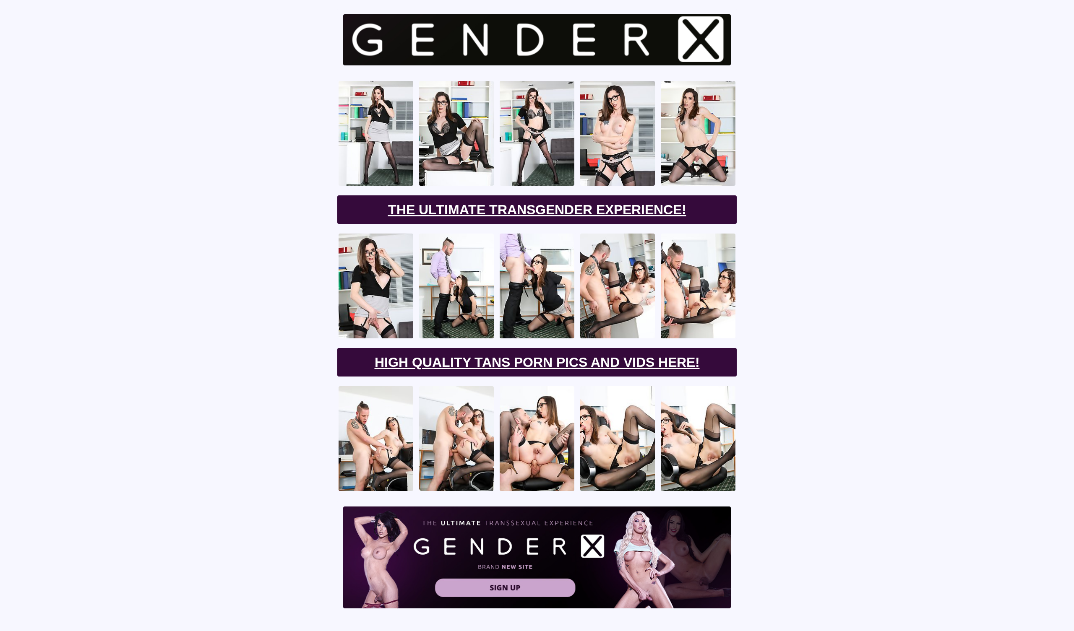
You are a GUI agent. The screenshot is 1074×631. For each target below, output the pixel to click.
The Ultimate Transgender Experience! (537, 209)
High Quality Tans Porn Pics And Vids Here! (537, 362)
